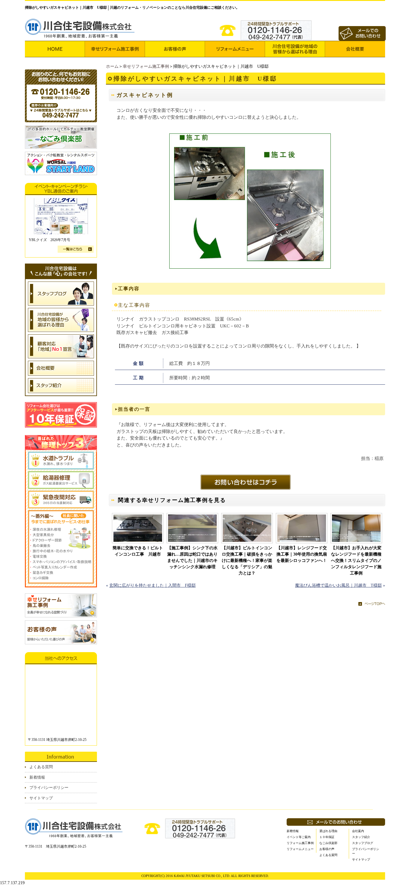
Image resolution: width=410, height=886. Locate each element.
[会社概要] (355, 49)
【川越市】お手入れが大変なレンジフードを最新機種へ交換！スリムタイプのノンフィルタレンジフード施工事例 (356, 560)
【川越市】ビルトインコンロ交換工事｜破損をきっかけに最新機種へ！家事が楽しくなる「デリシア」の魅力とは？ (247, 560)
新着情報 (37, 777)
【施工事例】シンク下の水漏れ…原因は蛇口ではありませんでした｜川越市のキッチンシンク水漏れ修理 (192, 557)
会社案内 (358, 831)
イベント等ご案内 (299, 837)
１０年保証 (326, 837)
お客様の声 (326, 849)
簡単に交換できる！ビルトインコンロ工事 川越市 (138, 551)
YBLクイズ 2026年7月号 (49, 240)
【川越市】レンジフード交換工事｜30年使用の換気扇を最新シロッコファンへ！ (301, 554)
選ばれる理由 (328, 831)
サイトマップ (41, 798)
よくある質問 (41, 767)
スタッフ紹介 (361, 837)
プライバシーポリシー (48, 787)
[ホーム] (55, 49)
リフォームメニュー (300, 849)
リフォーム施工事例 (300, 843)
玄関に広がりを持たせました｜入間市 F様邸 (152, 585)
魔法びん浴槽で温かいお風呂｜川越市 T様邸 (338, 585)
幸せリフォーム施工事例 (146, 66)
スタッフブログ (362, 843)
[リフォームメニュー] (235, 49)
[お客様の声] (175, 49)
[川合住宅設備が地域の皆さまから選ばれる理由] (295, 49)
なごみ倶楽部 (328, 843)
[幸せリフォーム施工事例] (115, 49)
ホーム (112, 66)
